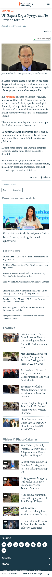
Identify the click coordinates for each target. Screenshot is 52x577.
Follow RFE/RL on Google (32, 574)
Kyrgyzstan (8, 11)
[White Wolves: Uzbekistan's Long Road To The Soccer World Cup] (11, 511)
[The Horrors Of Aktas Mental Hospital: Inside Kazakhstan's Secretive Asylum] (11, 389)
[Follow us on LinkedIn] (39, 544)
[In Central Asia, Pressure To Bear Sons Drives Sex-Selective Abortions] (11, 524)
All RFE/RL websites (10, 574)
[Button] (47, 31)
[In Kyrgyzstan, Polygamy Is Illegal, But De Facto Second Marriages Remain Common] (11, 481)
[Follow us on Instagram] (15, 544)
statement (10, 97)
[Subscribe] (4, 550)
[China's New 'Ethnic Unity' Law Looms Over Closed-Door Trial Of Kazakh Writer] (11, 422)
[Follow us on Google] (21, 544)
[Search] (48, 574)
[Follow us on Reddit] (9, 544)
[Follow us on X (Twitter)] (27, 544)
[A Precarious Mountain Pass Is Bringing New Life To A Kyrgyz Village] (11, 497)
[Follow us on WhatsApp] (44, 544)
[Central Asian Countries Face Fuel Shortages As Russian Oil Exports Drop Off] (11, 465)
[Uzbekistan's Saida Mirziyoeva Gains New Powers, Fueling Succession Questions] (26, 217)
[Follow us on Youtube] (4, 544)
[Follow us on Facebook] (33, 544)
